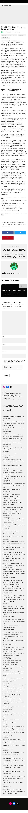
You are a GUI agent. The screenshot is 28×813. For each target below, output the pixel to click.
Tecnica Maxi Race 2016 (9, 53)
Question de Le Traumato (9, 616)
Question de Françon (8, 538)
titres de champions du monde (8, 73)
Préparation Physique (13, 400)
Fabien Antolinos (20, 222)
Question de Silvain (7, 709)
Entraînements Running (8, 393)
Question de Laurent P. (8, 515)
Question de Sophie (7, 681)
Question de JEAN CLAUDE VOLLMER (12, 694)
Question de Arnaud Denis (9, 560)
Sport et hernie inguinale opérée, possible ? (13, 536)
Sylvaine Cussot (6, 226)
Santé (19, 400)
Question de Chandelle (8, 549)
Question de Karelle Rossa (9, 644)
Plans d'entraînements (18, 396)
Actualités (5, 400)
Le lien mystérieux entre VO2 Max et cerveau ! (14, 454)
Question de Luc (7, 418)
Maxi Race (4, 224)
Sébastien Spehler (21, 224)
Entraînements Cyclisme (11, 395)
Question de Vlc (6, 603)
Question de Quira (7, 526)
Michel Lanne (12, 224)
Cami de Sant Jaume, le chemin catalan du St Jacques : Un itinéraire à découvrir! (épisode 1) (14, 249)
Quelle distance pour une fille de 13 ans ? (13, 465)
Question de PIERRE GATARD (10, 762)
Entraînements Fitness (8, 396)
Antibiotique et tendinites (8, 601)
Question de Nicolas (7, 749)
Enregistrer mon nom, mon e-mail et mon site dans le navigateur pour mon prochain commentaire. (14, 361)
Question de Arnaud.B (8, 668)
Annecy (4, 222)
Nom (3, 336)
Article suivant (14, 253)
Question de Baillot (7, 773)
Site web (4, 351)
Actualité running (12, 35)
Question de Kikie (7, 786)
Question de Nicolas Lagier (9, 455)
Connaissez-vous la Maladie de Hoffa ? (12, 489)
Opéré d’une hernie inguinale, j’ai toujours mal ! (14, 416)
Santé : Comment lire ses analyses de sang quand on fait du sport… (14, 256)
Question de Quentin (8, 735)
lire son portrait (10, 166)
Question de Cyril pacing (9, 577)
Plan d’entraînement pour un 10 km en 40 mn (13, 653)
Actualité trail (22, 35)
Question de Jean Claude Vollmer (11, 467)
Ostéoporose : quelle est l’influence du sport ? (14, 525)
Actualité (4, 35)
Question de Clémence (8, 504)
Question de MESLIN (7, 444)
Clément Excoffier (8, 32)
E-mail (4, 344)
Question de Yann (7, 480)
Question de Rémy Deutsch (9, 722)
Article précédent (14, 246)
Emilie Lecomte (11, 222)
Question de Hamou (7, 592)
